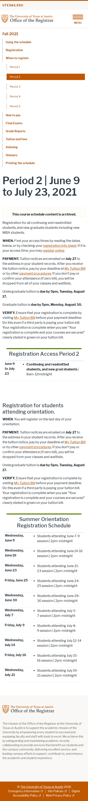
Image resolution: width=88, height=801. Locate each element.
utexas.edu (12, 5)
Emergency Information (23, 791)
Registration (14, 50)
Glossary (12, 155)
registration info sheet (59, 246)
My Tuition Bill (75, 269)
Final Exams (14, 123)
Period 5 (15, 106)
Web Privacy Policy (58, 795)
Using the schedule (18, 42)
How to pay (13, 115)
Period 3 (15, 86)
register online (53, 251)
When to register (17, 58)
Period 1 (15, 67)
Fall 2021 (10, 34)
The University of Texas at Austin (41, 787)
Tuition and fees (16, 139)
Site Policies (55, 791)
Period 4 (15, 96)
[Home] (27, 18)
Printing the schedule (20, 163)
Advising (12, 147)
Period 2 (15, 76)
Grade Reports (15, 131)
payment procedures (35, 273)
